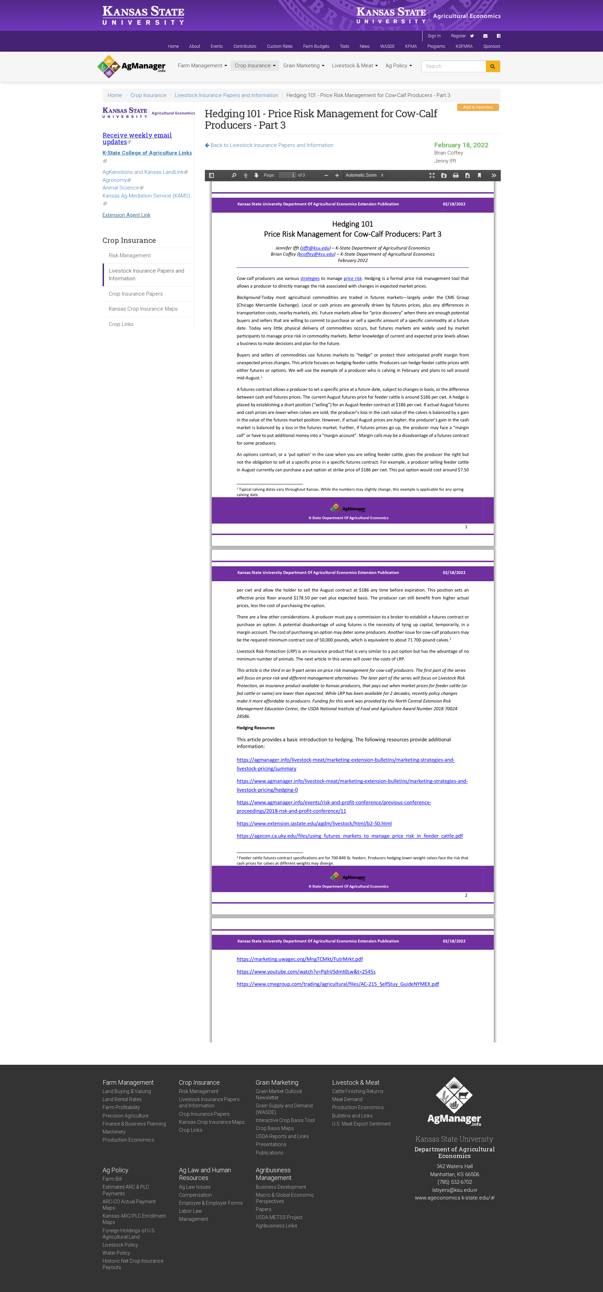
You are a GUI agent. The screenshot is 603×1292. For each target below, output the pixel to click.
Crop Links (121, 324)
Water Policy (116, 1253)
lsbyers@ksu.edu (454, 1190)
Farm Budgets (316, 46)
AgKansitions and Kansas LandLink (145, 172)
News (365, 46)
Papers (263, 1209)
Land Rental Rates (122, 1099)
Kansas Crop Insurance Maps (143, 309)
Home (173, 46)
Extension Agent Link (126, 215)
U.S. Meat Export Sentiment (361, 1124)
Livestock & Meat (353, 65)
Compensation (195, 1195)
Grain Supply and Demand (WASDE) (284, 1109)
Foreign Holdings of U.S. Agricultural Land (129, 1234)
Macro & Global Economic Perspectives (285, 1198)
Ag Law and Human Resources (205, 1174)
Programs (436, 46)
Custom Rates (280, 46)
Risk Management (130, 255)
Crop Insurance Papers (136, 294)
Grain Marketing (302, 65)
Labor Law (190, 1211)
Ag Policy (397, 65)
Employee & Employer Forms (211, 1203)
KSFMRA (464, 46)
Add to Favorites (478, 107)
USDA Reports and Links (282, 1136)
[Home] (131, 66)
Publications (269, 1153)
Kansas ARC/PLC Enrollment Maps (134, 1219)
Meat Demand (347, 1099)
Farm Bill (112, 1179)
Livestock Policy (120, 1245)
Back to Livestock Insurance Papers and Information (271, 145)
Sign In (434, 36)
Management (193, 1219)
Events (217, 46)
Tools (344, 46)
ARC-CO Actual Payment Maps (129, 1205)
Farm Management (201, 65)
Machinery (114, 1132)
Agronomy (117, 180)
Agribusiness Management (274, 1174)
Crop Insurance (253, 65)
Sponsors (491, 46)
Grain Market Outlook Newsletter (279, 1094)
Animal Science (123, 188)
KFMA (411, 46)
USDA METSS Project (279, 1217)
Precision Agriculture (125, 1116)
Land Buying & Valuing (127, 1091)
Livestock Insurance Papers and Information (226, 95)
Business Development (281, 1187)
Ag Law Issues (195, 1187)
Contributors (244, 46)
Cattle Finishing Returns (358, 1091)
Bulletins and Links (352, 1116)
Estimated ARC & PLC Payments (126, 1190)
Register (458, 36)
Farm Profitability (121, 1107)
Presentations (271, 1144)
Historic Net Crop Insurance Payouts (133, 1264)
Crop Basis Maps (275, 1128)
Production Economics (128, 1140)
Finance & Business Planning (134, 1124)
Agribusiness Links (276, 1225)
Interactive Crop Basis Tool (285, 1120)
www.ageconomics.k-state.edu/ (454, 1198)
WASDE (387, 46)
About (194, 46)
